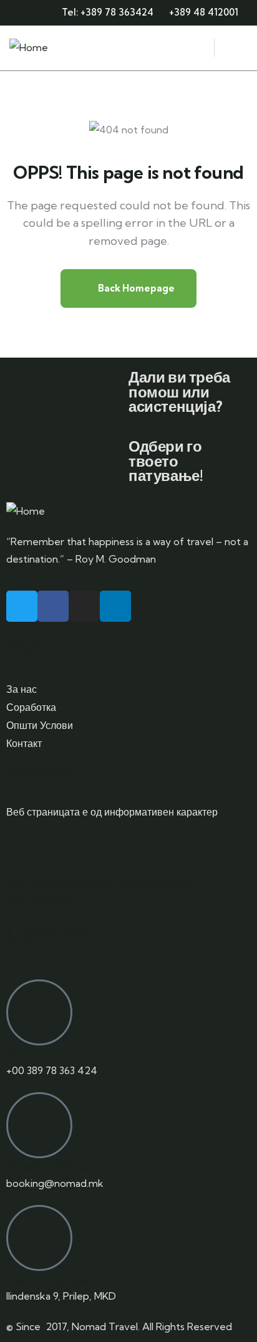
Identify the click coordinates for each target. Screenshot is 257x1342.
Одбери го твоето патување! (165, 461)
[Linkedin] (115, 606)
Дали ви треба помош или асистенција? (179, 392)
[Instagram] (84, 606)
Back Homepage (135, 288)
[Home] (28, 48)
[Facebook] (53, 606)
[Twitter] (21, 606)
